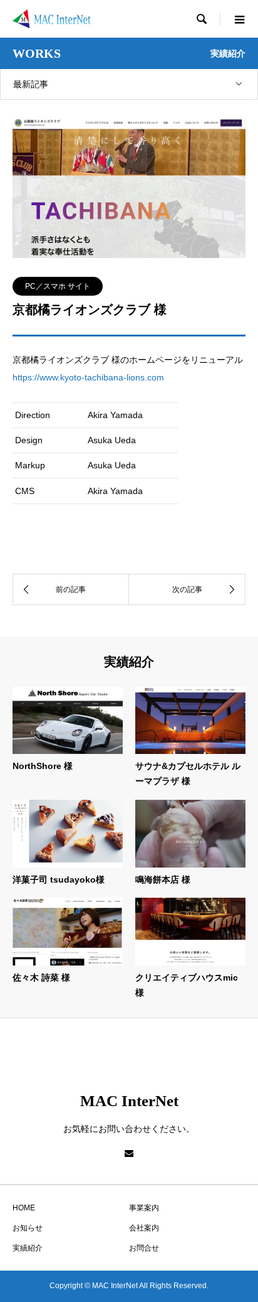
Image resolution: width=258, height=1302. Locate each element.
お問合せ (144, 1248)
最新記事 (30, 84)
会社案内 (144, 1228)
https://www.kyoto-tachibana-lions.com (88, 377)
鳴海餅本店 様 (162, 879)
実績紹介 (28, 1248)
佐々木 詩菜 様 (41, 977)
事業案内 (144, 1207)
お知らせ (28, 1228)
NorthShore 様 (43, 766)
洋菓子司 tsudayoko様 (59, 879)
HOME (24, 1207)
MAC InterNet (129, 1100)
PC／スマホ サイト (57, 286)
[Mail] (129, 1153)
